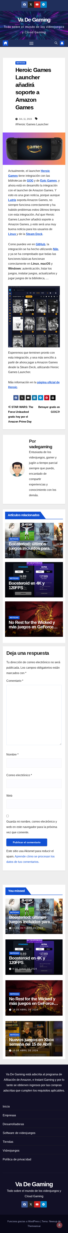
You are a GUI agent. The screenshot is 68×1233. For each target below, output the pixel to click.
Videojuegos (11, 1150)
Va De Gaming (34, 20)
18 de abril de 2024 (25, 1009)
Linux (12, 234)
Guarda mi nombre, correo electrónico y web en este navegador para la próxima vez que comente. (31, 827)
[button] (56, 43)
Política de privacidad (17, 1159)
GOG (30, 180)
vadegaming (40, 446)
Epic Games (48, 180)
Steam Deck (34, 234)
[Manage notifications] (59, 1225)
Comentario (14, 680)
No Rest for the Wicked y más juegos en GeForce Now (32, 627)
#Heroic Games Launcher (31, 124)
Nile (55, 249)
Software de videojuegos (19, 1132)
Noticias (21, 63)
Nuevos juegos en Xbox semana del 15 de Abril (31, 1042)
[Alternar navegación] (31, 43)
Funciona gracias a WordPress (23, 1221)
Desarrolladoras (13, 1124)
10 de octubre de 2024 (28, 928)
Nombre (12, 754)
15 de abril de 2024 (25, 1050)
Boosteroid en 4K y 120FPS (26, 585)
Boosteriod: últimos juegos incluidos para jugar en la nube (29, 548)
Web (9, 795)
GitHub (40, 244)
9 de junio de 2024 (25, 969)
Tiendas (8, 1141)
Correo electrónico (19, 775)
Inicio (6, 1106)
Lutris (12, 200)
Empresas (9, 1115)
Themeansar (34, 1226)
